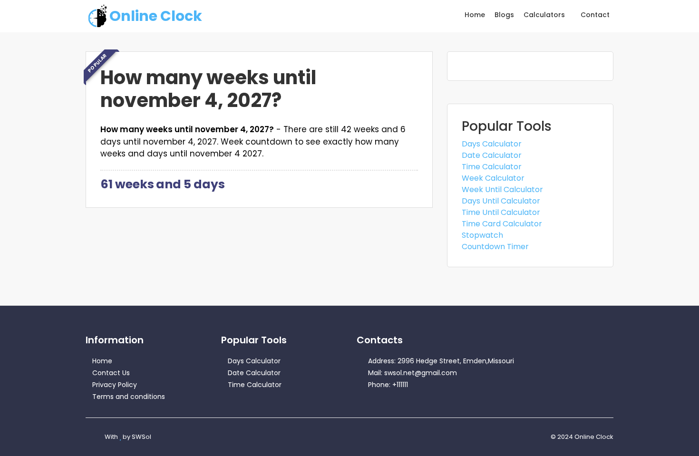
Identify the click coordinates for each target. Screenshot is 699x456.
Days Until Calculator (501, 200)
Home (475, 14)
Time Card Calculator (502, 223)
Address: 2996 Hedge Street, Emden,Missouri (441, 361)
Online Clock (155, 16)
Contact (595, 14)
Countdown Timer (495, 246)
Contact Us (111, 373)
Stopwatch (482, 235)
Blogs (504, 14)
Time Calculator (492, 166)
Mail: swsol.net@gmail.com (412, 373)
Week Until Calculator (502, 189)
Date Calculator (492, 155)
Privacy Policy (114, 384)
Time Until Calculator (501, 212)
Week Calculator (493, 178)
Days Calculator (492, 143)
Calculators (545, 14)
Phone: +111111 (388, 384)
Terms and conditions (128, 396)
